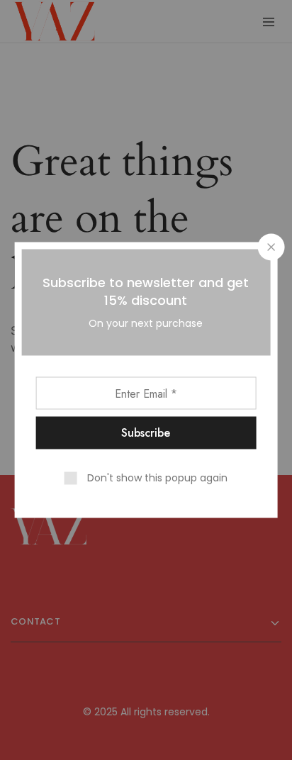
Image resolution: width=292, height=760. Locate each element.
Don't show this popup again (157, 478)
